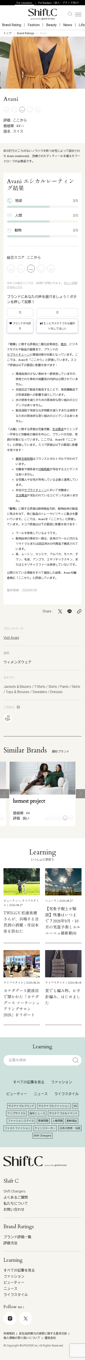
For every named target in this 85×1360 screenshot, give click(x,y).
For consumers (24, 3)
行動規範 (44, 469)
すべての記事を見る (28, 1082)
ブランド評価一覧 (17, 1237)
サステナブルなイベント (63, 1113)
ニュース (41, 1094)
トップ (7, 33)
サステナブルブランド (21, 1106)
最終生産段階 (24, 458)
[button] (4, 793)
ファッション (61, 1082)
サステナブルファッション (54, 1106)
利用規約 (9, 1333)
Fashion (34, 25)
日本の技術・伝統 (70, 1128)
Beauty (51, 25)
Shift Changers (42, 1135)
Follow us (39, 1337)
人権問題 (57, 1120)
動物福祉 (72, 1120)
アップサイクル (16, 1113)
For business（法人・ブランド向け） (59, 3)
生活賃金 (58, 429)
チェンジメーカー (45, 1128)
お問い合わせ (13, 1210)
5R (75, 1106)
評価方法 (10, 1243)
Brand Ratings (25, 33)
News (67, 25)
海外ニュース (37, 1113)
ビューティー (16, 1094)
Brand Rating (11, 25)
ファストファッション (18, 1128)
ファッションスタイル (21, 1120)
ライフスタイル (66, 1094)
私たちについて (15, 1203)
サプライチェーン (18, 354)
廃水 (63, 344)
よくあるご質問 (15, 1197)
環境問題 (43, 1120)
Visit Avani (11, 638)
